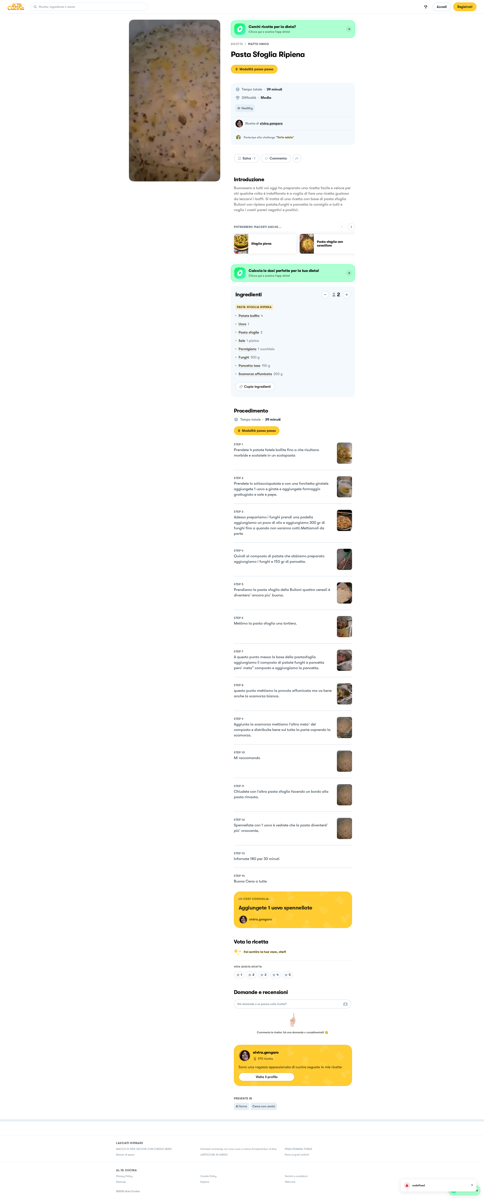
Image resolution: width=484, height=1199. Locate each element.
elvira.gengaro (271, 123)
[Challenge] (426, 7)
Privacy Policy (124, 1176)
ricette (237, 44)
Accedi (442, 7)
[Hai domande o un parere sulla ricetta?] (289, 1004)
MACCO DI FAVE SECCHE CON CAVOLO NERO (144, 1148)
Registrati (464, 7)
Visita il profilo (267, 1077)
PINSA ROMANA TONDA (298, 1148)
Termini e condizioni (296, 1176)
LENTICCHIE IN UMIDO (214, 1154)
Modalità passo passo (256, 69)
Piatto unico (258, 44)
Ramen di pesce (125, 1154)
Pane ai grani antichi (297, 1154)
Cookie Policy (208, 1176)
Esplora (204, 1181)
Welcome (290, 1181)
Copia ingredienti (257, 387)
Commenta (278, 158)
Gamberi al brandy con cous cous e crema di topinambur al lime (238, 1148)
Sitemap (121, 1181)
